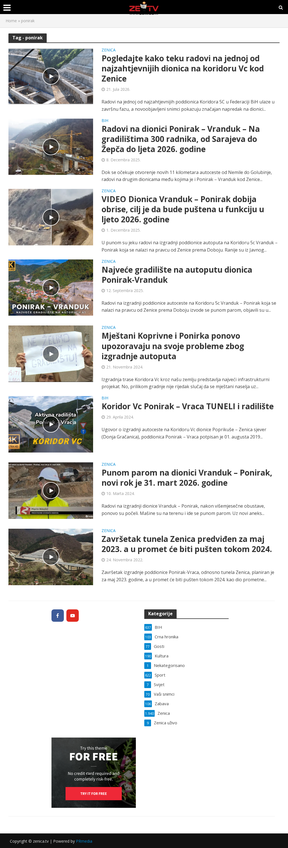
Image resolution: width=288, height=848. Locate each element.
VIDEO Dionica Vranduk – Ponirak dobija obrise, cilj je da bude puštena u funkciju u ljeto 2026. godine (183, 209)
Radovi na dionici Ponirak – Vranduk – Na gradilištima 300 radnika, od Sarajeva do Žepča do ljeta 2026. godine (181, 139)
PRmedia (84, 841)
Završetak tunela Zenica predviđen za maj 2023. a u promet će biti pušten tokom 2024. (187, 544)
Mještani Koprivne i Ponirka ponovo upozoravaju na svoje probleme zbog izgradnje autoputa (173, 346)
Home (11, 20)
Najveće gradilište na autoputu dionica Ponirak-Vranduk (177, 274)
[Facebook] (57, 615)
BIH (105, 121)
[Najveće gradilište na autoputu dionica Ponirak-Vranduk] (50, 287)
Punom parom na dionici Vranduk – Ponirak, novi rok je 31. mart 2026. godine (187, 477)
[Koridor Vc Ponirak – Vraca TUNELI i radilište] (50, 424)
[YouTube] (72, 615)
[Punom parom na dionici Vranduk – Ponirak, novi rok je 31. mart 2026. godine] (50, 490)
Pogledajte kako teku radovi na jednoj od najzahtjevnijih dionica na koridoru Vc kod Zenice (183, 68)
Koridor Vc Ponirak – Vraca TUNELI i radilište (188, 406)
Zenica (109, 50)
